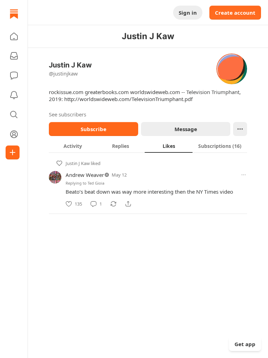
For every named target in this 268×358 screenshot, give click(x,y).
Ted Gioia (96, 183)
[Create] (13, 152)
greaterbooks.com (107, 91)
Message (185, 129)
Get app (244, 344)
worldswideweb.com (155, 91)
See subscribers (67, 114)
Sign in (188, 12)
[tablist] (148, 146)
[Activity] (14, 95)
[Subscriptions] (14, 56)
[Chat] (14, 75)
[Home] (14, 14)
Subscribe (93, 129)
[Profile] (14, 134)
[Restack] (113, 203)
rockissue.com (66, 91)
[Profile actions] (240, 129)
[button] (14, 36)
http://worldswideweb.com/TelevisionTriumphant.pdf (128, 98)
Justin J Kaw (78, 163)
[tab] (73, 146)
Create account (235, 12)
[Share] (128, 203)
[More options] (243, 174)
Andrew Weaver (85, 174)
